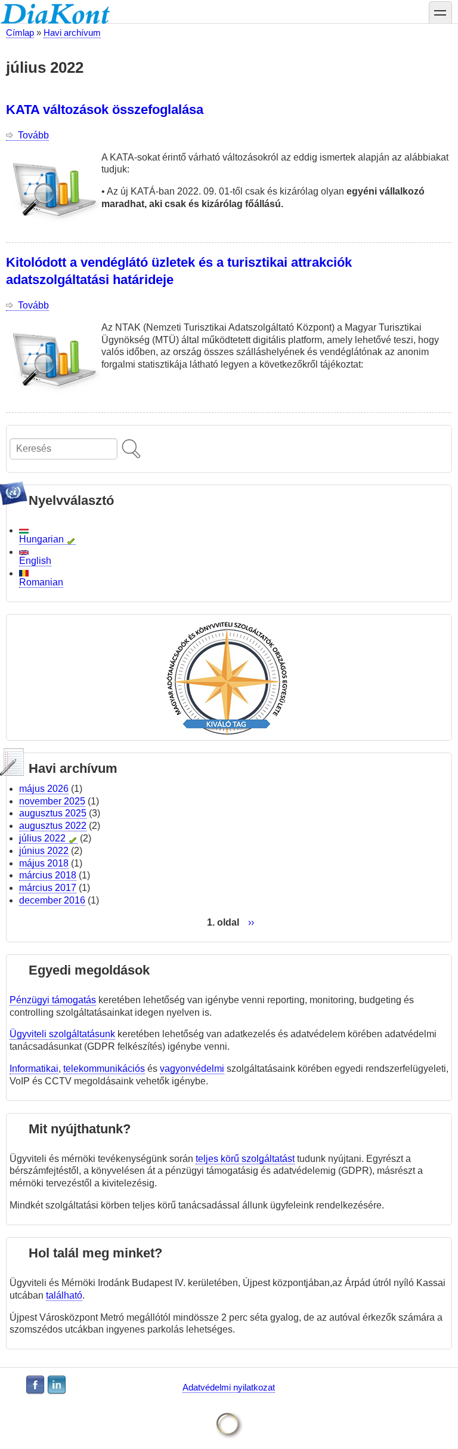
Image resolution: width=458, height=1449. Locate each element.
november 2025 (52, 801)
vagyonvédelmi (192, 1068)
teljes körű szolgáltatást (245, 1159)
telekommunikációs (104, 1068)
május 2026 (44, 789)
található (64, 1295)
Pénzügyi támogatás (53, 1000)
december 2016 (52, 900)
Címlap (20, 32)
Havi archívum (72, 32)
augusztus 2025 (52, 813)
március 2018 (47, 875)
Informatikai (34, 1068)
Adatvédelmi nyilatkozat (228, 1387)
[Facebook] (35, 1385)
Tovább (33, 135)
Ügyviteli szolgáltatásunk (62, 1034)
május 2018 (44, 863)
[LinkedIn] (56, 1385)
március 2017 (47, 888)
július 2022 (42, 838)
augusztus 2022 (52, 826)
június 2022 (44, 851)
